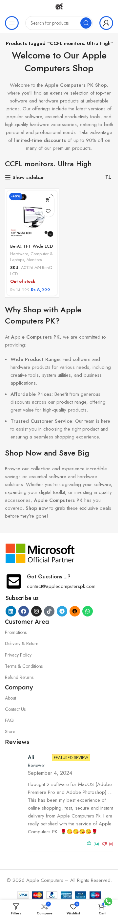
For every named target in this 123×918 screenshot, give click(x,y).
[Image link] (40, 553)
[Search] (86, 23)
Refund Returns (19, 677)
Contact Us (15, 709)
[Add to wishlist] (48, 211)
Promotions (16, 632)
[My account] (106, 23)
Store (10, 731)
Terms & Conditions (24, 666)
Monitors (34, 260)
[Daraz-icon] (75, 611)
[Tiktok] (49, 611)
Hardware (19, 254)
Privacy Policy (18, 655)
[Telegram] (62, 611)
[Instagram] (36, 611)
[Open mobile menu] (12, 23)
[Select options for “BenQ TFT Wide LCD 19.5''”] (48, 199)
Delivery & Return (21, 643)
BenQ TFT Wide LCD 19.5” (31, 249)
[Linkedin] (11, 611)
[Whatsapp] (87, 611)
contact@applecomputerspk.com (61, 586)
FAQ (9, 720)
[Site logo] (59, 6)
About (10, 698)
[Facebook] (23, 611)
